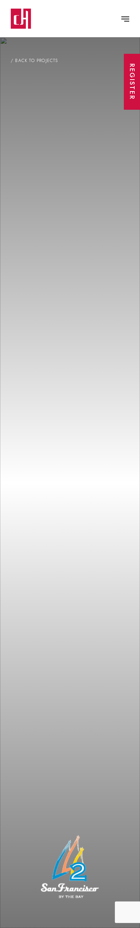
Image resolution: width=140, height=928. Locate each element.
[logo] (21, 19)
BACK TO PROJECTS (36, 60)
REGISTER (132, 81)
